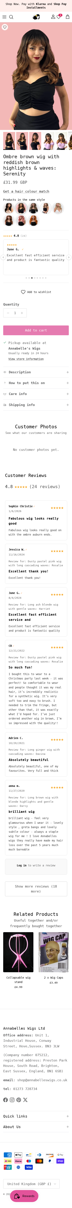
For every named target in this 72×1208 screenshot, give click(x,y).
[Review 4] (34, 278)
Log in (21, 865)
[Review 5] (37, 278)
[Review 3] (32, 278)
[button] (8, 208)
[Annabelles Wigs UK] (36, 17)
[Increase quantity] (23, 313)
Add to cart (36, 330)
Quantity (11, 304)
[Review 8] (45, 278)
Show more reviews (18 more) (36, 889)
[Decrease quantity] (7, 313)
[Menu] (4, 17)
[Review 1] (26, 278)
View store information (26, 359)
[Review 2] (29, 278)
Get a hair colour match (26, 191)
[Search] (13, 17)
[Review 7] (43, 278)
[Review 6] (40, 278)
